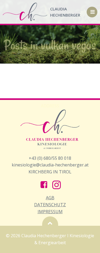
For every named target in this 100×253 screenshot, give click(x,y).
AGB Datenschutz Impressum (50, 204)
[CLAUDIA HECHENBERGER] (25, 12)
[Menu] (92, 12)
